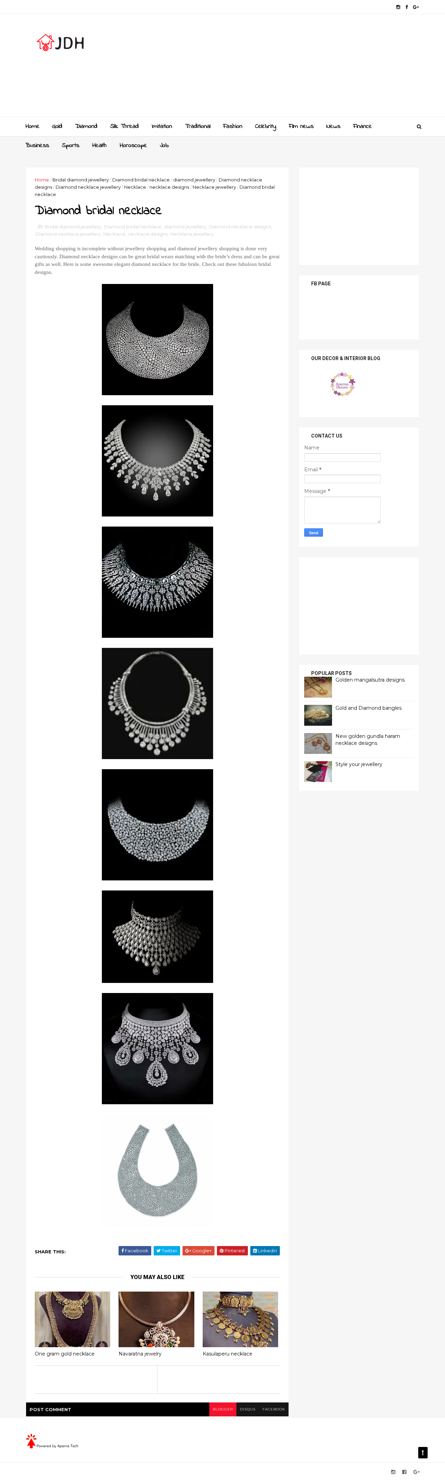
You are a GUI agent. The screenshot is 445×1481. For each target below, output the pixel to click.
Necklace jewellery (214, 187)
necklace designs (169, 187)
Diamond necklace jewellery (88, 187)
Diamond (86, 126)
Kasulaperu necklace (227, 1354)
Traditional (197, 126)
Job (164, 145)
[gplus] (416, 7)
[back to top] (423, 1452)
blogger (223, 1409)
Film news (301, 126)
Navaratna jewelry (140, 1354)
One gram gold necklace (65, 1354)
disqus (248, 1409)
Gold (57, 126)
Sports (70, 145)
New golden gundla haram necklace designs (367, 739)
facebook (273, 1409)
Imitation (162, 126)
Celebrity (265, 126)
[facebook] (406, 7)
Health (99, 145)
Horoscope (133, 145)
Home (32, 126)
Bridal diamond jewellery (80, 179)
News (333, 126)
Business (37, 145)
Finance (362, 126)
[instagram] (398, 7)
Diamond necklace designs (240, 226)
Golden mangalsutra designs (370, 680)
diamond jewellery (194, 179)
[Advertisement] (292, 68)
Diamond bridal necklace (141, 179)
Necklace (135, 187)
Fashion (232, 126)
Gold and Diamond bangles (368, 708)
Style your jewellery (358, 764)
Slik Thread (124, 126)
